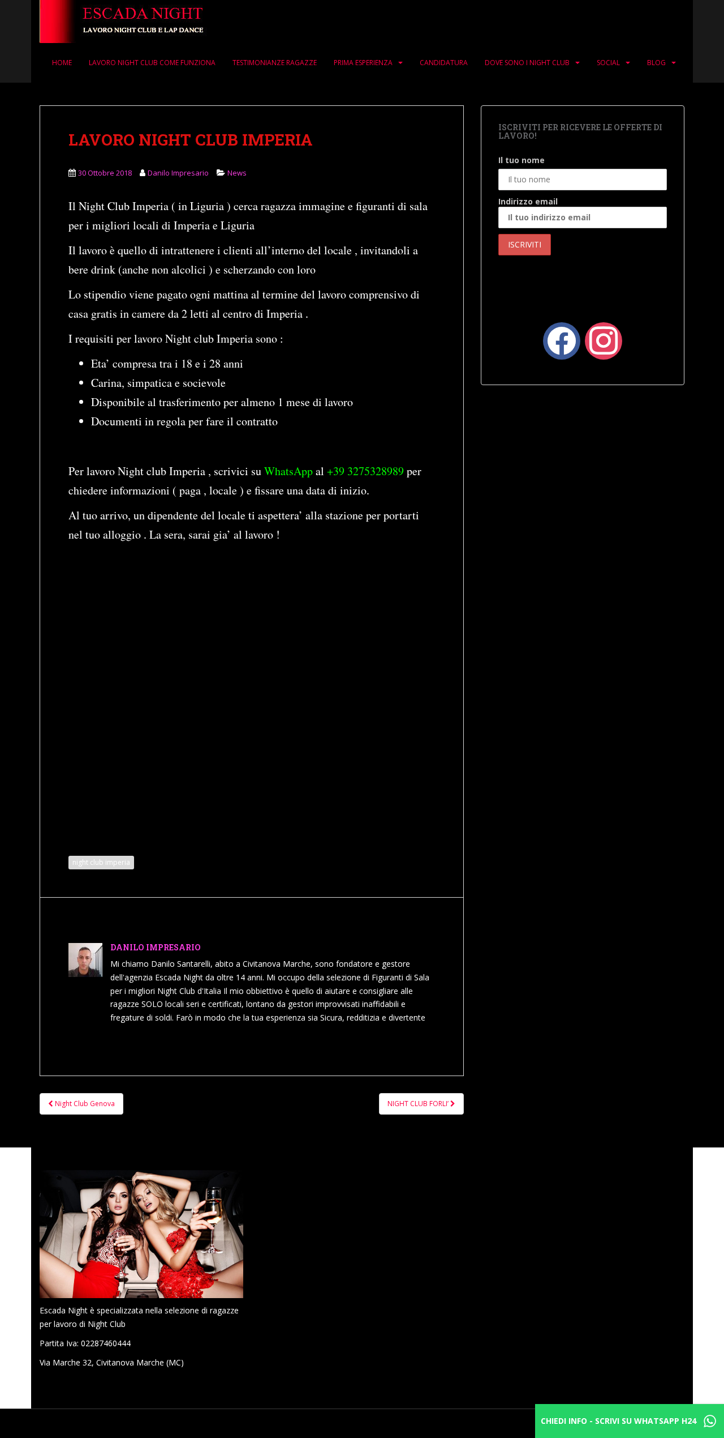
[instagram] (603, 339)
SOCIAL (608, 62)
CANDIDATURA (444, 62)
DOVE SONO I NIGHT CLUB (527, 62)
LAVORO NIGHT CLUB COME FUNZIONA (152, 62)
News (237, 173)
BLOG (656, 62)
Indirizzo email (528, 201)
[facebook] (561, 339)
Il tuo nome (521, 160)
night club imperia (101, 862)
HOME (62, 62)
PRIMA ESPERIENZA (363, 62)
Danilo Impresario (178, 173)
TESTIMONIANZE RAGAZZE (274, 62)
